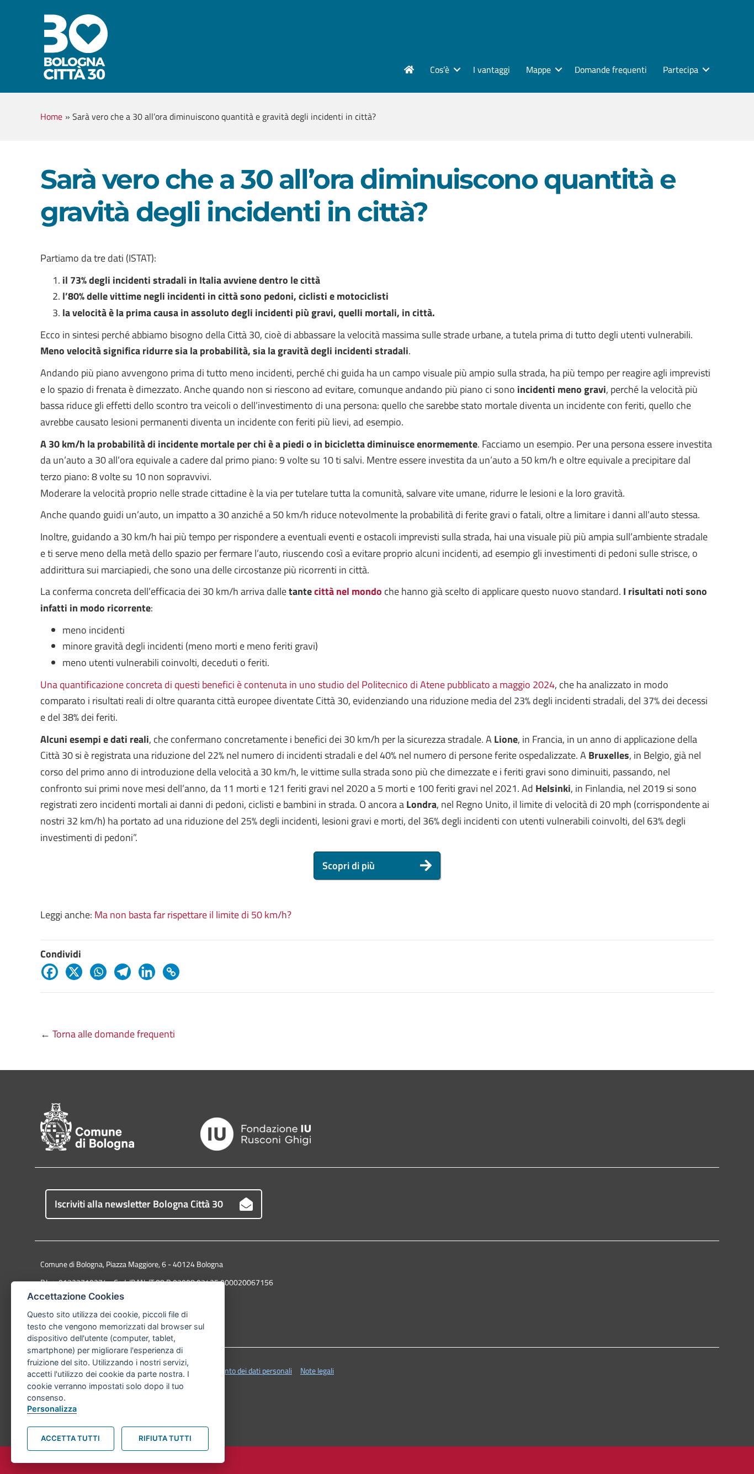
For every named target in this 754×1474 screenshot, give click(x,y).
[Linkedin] (150, 972)
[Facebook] (52, 972)
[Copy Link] (174, 972)
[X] (77, 972)
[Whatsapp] (101, 972)
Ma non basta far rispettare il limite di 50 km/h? (192, 914)
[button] (457, 69)
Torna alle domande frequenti (113, 1033)
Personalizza (52, 1408)
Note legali (317, 1370)
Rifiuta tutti (165, 1438)
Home (51, 116)
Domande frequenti (611, 69)
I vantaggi (491, 69)
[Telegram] (125, 972)
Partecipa (680, 69)
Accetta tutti (70, 1438)
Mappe (538, 69)
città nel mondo (348, 591)
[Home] (409, 69)
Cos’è (439, 69)
